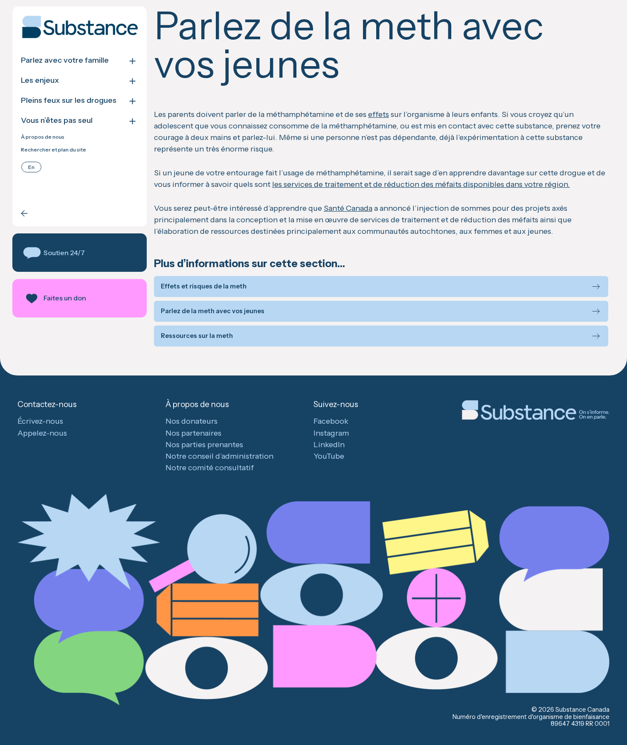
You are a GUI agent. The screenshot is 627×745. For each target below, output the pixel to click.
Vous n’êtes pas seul (57, 120)
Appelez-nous (42, 433)
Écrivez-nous (40, 421)
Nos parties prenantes (204, 444)
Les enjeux (40, 80)
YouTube (329, 456)
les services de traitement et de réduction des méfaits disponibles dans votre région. (421, 184)
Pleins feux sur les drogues (68, 100)
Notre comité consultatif (209, 467)
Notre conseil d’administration (219, 456)
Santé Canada (348, 208)
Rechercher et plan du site (53, 150)
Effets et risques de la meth (204, 286)
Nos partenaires (193, 433)
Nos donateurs (191, 421)
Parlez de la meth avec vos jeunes (212, 311)
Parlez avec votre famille (65, 60)
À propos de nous (42, 137)
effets (378, 114)
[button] (79, 252)
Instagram (331, 433)
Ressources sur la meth (197, 336)
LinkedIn (329, 444)
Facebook (331, 421)
